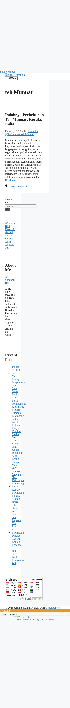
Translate (25, 617)
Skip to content (8, 71)
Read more (11, 180)
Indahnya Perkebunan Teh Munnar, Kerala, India (24, 119)
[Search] (7, 209)
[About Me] (10, 282)
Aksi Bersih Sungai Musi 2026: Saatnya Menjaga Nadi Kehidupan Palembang (18, 469)
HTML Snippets (22, 620)
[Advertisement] (35, 35)
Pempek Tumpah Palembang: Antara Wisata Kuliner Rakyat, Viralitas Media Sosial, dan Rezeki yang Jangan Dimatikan (18, 431)
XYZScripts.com (47, 620)
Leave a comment (17, 186)
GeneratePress (53, 607)
